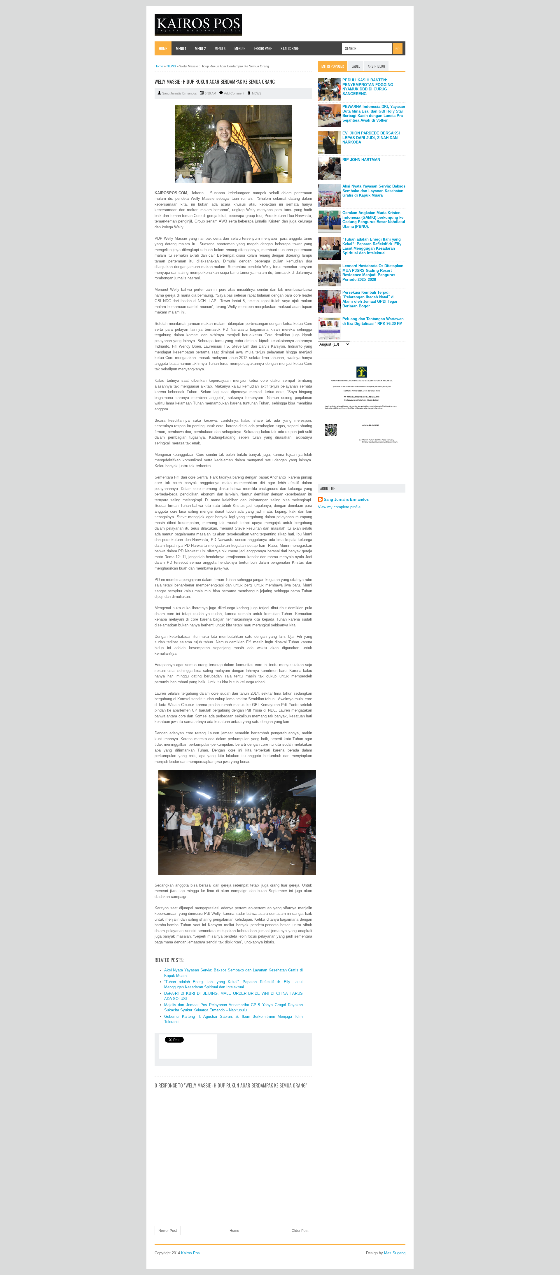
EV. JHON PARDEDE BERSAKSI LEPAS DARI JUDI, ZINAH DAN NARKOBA (371, 137)
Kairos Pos (190, 1253)
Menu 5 (240, 48)
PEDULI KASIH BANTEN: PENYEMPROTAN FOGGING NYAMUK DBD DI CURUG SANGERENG (367, 87)
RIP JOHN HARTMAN (361, 159)
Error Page (263, 48)
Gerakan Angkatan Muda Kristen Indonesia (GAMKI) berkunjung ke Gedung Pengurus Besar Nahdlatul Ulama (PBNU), (373, 220)
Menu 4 (220, 48)
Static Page (290, 48)
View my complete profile (339, 507)
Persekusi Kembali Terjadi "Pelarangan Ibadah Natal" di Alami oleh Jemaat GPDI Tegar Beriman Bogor (370, 299)
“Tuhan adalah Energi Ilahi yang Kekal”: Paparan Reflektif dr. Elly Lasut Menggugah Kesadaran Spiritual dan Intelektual (371, 246)
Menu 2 (200, 48)
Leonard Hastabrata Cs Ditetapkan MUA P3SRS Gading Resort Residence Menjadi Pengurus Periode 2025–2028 (372, 273)
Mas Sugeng (394, 1253)
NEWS (256, 93)
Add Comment (234, 93)
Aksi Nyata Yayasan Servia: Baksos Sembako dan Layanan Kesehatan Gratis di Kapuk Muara (373, 190)
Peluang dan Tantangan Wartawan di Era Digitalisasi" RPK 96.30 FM (373, 321)
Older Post (300, 1231)
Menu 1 (181, 48)
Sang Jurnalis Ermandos (346, 499)
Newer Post (167, 1231)
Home (163, 48)
